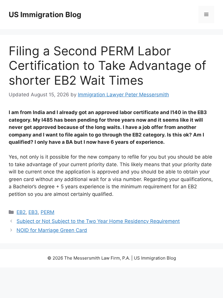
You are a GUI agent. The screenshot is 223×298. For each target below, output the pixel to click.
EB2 (21, 212)
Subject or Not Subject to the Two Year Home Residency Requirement (98, 221)
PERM (47, 212)
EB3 (33, 212)
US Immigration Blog (45, 14)
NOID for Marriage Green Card (52, 230)
